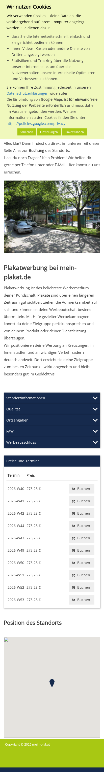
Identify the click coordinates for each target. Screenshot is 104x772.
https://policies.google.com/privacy (36, 123)
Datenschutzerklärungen (27, 93)
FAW (10, 431)
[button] (52, 683)
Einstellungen (49, 132)
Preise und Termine (23, 461)
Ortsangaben (17, 420)
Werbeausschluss (21, 442)
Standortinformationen (25, 398)
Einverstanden (74, 132)
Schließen (26, 132)
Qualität (13, 409)
